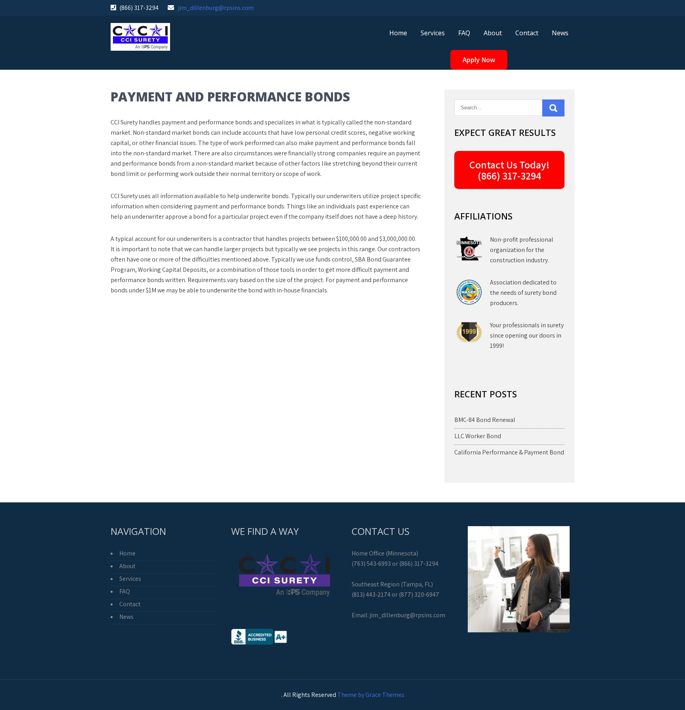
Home (398, 33)
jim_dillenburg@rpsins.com (216, 8)
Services (433, 33)
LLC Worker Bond (477, 436)
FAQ (464, 33)
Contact (526, 33)
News (560, 33)
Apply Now (479, 59)
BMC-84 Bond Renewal (484, 420)
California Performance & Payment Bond (509, 452)
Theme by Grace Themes (370, 695)
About (493, 33)
